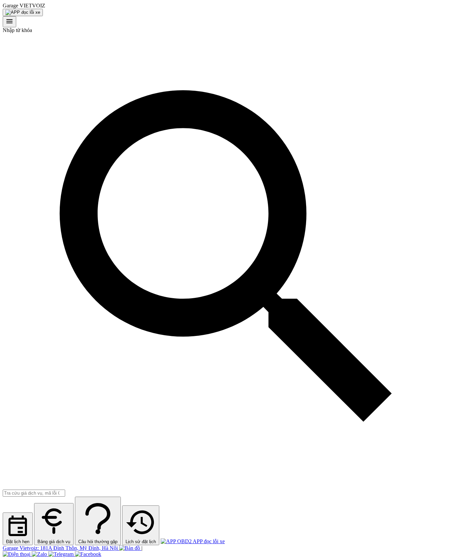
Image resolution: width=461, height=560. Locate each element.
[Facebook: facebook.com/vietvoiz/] (88, 554)
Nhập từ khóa (17, 30)
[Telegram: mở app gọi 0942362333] (61, 554)
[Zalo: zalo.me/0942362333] (40, 554)
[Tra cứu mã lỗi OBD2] (23, 12)
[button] (230, 6)
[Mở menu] (9, 21)
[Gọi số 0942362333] (17, 554)
